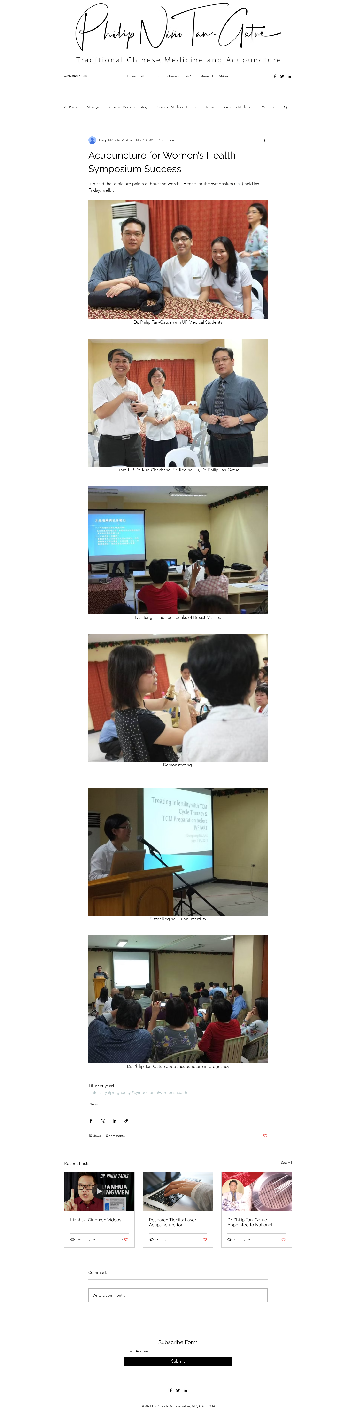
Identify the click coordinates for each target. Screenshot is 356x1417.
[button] (285, 107)
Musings (93, 107)
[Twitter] (282, 76)
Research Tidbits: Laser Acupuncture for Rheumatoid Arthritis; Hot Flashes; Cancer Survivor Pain (174, 1222)
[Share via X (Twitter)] (102, 1120)
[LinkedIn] (289, 76)
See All (286, 1163)
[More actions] (265, 140)
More (266, 107)
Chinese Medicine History (128, 107)
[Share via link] (126, 1120)
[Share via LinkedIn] (114, 1120)
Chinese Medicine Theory (176, 107)
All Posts (70, 107)
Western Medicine (238, 107)
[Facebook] (274, 76)
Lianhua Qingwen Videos (95, 1219)
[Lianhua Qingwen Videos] (99, 1191)
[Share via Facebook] (90, 1120)
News (210, 107)
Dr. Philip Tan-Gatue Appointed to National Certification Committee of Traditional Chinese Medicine (254, 1222)
